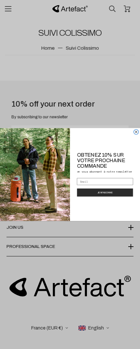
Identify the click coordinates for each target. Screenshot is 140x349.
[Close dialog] (136, 131)
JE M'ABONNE (105, 192)
